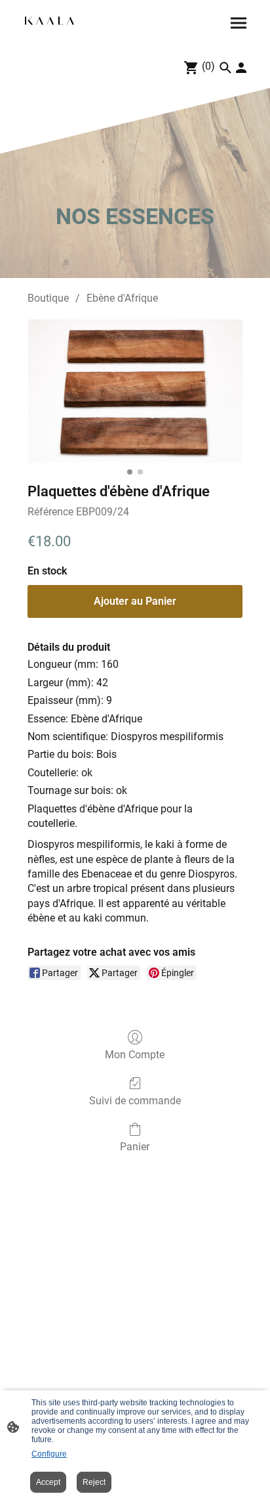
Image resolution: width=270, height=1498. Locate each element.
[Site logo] (49, 21)
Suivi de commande (135, 1100)
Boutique (48, 298)
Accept (48, 1482)
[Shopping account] (241, 68)
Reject (94, 1482)
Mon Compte (134, 1054)
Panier (134, 1146)
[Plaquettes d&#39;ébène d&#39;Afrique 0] (135, 391)
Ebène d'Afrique (122, 298)
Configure (49, 1454)
